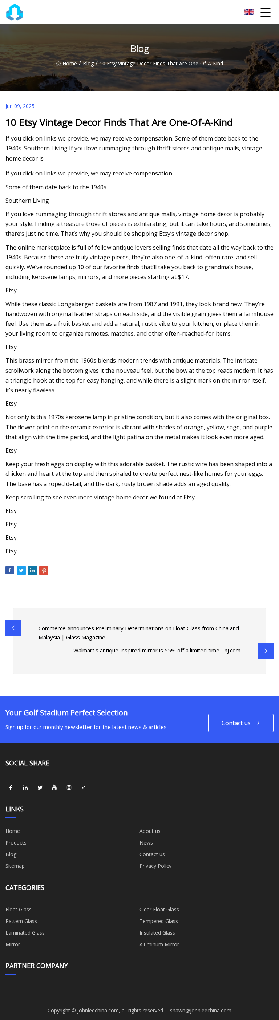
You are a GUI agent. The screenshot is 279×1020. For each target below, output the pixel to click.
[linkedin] (25, 787)
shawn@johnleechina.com (200, 1010)
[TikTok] (83, 787)
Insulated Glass (157, 932)
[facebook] (10, 787)
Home (69, 63)
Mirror (12, 944)
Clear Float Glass (159, 909)
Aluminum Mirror (159, 944)
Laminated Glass (25, 932)
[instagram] (69, 787)
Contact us (236, 723)
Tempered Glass (159, 921)
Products (16, 842)
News (146, 842)
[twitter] (40, 787)
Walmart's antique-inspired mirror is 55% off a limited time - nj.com (156, 650)
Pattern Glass (21, 921)
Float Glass (18, 909)
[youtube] (54, 787)
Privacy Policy (155, 865)
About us (150, 830)
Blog (88, 63)
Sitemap (15, 865)
